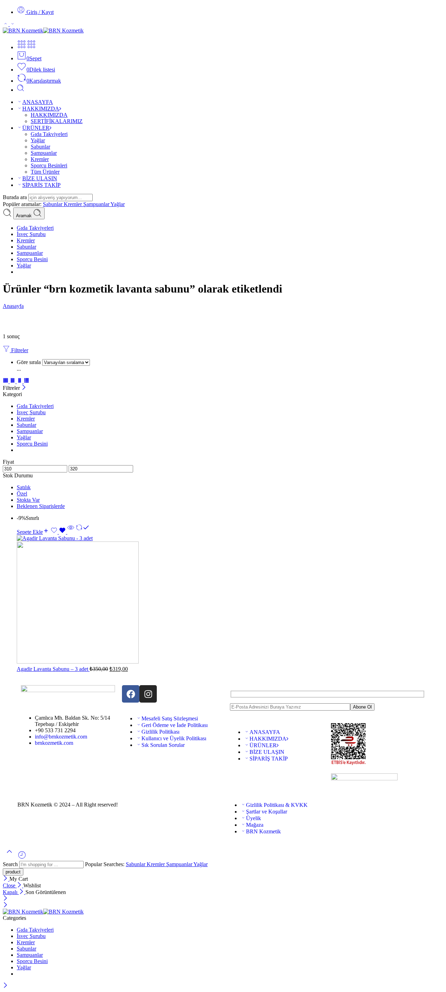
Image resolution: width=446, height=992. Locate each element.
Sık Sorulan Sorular (163, 745)
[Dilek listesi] (59, 532)
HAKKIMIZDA (40, 109)
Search (11, 864)
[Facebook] (130, 694)
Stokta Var (28, 500)
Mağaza (254, 825)
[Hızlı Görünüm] (70, 532)
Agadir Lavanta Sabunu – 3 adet (53, 669)
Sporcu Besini (32, 259)
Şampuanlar (44, 153)
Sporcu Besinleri (49, 165)
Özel (22, 494)
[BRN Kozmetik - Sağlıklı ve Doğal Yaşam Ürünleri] (43, 30)
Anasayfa (13, 306)
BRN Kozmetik (263, 831)
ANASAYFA (37, 102)
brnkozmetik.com (54, 743)
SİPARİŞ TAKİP (41, 185)
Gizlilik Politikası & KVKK (277, 805)
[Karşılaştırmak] (83, 532)
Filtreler (19, 350)
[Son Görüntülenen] (21, 858)
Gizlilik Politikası (160, 732)
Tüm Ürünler (45, 172)
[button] (33, 532)
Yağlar (38, 140)
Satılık (24, 487)
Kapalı (11, 892)
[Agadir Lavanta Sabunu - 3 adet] (230, 600)
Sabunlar (40, 147)
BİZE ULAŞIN (39, 178)
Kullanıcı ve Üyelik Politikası (173, 738)
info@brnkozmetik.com (61, 737)
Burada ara (15, 197)
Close (10, 885)
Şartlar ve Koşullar (266, 812)
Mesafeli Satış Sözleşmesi (169, 718)
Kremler (40, 159)
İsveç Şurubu (31, 234)
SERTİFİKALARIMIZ (57, 121)
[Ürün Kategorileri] (21, 47)
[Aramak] (20, 90)
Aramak (24, 215)
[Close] (6, 879)
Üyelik (253, 818)
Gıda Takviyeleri (49, 134)
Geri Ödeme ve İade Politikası (174, 725)
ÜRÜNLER (35, 128)
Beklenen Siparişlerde (41, 506)
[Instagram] (148, 694)
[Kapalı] (23, 388)
